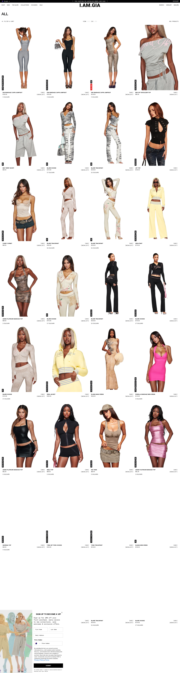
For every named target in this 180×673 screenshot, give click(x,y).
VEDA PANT (138, 243)
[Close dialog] (62, 612)
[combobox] (37, 643)
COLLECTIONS (25, 5)
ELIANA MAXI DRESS (97, 394)
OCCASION (34, 5)
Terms (47, 660)
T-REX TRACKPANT (96, 545)
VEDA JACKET (51, 394)
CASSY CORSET (7, 243)
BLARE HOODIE (51, 168)
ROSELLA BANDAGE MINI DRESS (145, 394)
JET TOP (137, 168)
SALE (41, 5)
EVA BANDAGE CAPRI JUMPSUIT (12, 92)
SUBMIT (48, 665)
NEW (8, 5)
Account (175, 1)
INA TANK (94, 469)
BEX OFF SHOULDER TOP (143, 92)
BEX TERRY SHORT (8, 168)
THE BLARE (15, 5)
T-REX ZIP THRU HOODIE (54, 545)
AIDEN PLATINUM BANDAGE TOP (13, 319)
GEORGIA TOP (7, 545)
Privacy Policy (39, 660)
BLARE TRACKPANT (97, 168)
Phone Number (38, 640)
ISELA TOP (50, 469)
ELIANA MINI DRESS (141, 545)
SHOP (3, 5)
